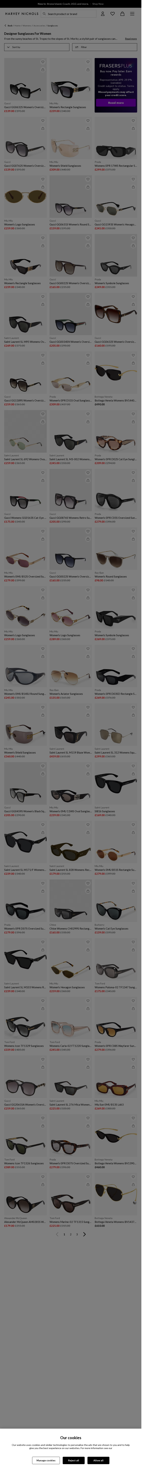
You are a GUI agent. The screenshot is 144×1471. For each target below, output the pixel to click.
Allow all (98, 1460)
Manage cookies (46, 1460)
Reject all (73, 1460)
